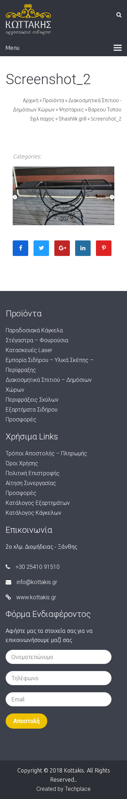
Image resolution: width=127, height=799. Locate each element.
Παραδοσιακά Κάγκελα (34, 330)
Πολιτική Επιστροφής (33, 473)
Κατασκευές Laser (29, 350)
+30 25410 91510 (38, 567)
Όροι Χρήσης (22, 463)
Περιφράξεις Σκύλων (32, 399)
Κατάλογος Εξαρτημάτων (38, 503)
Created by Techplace (63, 789)
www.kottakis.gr (36, 597)
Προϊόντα (53, 100)
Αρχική (30, 100)
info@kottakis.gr (37, 582)
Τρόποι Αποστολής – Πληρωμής (46, 453)
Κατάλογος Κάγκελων (33, 512)
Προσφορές (21, 419)
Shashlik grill (72, 119)
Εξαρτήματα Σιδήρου (32, 409)
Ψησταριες (71, 109)
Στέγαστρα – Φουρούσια (37, 340)
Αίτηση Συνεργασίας (31, 483)
